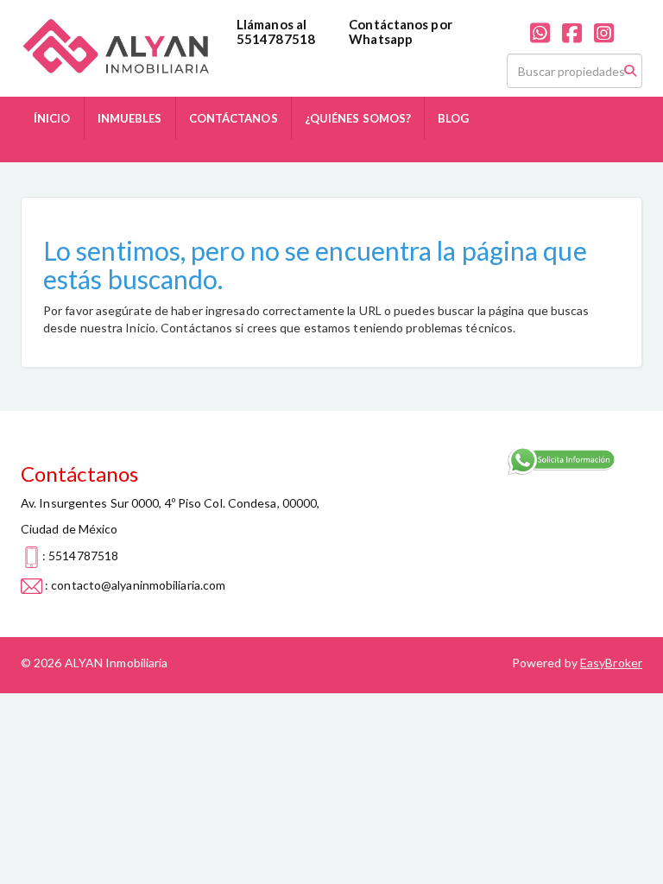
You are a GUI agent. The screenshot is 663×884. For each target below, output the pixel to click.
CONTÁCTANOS (233, 118)
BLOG (453, 118)
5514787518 (276, 39)
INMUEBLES (130, 118)
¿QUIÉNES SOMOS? (358, 118)
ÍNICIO (52, 118)
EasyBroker (611, 662)
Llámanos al (271, 24)
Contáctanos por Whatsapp (400, 31)
